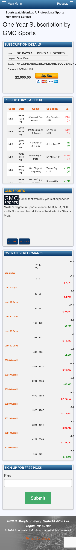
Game (35, 108)
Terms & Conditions (38, 538)
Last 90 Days (11, 345)
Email (9, 475)
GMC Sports (15, 191)
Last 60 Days (11, 331)
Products (62, 3)
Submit (38, 498)
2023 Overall (11, 403)
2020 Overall (11, 447)
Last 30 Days (11, 316)
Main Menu (15, 3)
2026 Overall (11, 360)
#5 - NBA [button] (24, 241)
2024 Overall (11, 389)
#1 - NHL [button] (12, 241)
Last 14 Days (11, 302)
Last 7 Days (11, 287)
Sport (11, 108)
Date (21, 108)
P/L (67, 108)
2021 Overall (11, 432)
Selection (52, 108)
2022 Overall (11, 418)
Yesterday (10, 272)
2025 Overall (11, 374)
